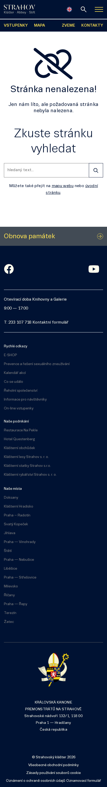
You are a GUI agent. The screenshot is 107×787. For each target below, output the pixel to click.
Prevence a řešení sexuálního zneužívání (37, 364)
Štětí (8, 551)
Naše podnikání (16, 421)
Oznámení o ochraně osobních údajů (35, 781)
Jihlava (9, 533)
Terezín (10, 613)
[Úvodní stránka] (19, 9)
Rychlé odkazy (15, 346)
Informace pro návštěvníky (25, 399)
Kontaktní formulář (50, 322)
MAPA (39, 25)
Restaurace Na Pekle (21, 430)
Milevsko (11, 586)
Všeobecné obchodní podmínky (53, 765)
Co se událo (13, 382)
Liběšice (10, 568)
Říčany (9, 595)
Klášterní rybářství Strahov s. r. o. (30, 474)
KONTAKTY (92, 25)
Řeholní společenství (20, 390)
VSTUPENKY (16, 25)
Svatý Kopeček (16, 524)
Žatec (9, 622)
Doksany (11, 497)
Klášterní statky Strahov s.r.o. (27, 466)
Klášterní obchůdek (19, 448)
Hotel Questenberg (19, 439)
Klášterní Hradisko (18, 506)
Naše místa (13, 489)
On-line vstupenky (19, 408)
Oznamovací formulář (83, 781)
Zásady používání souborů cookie (53, 773)
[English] (69, 9)
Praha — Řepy (15, 604)
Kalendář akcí (15, 373)
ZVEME (68, 25)
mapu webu (62, 186)
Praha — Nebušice (19, 560)
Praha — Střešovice (20, 577)
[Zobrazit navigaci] (99, 9)
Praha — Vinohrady (20, 542)
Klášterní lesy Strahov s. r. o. (26, 457)
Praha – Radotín (17, 515)
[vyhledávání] (83, 9)
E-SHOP (10, 355)
